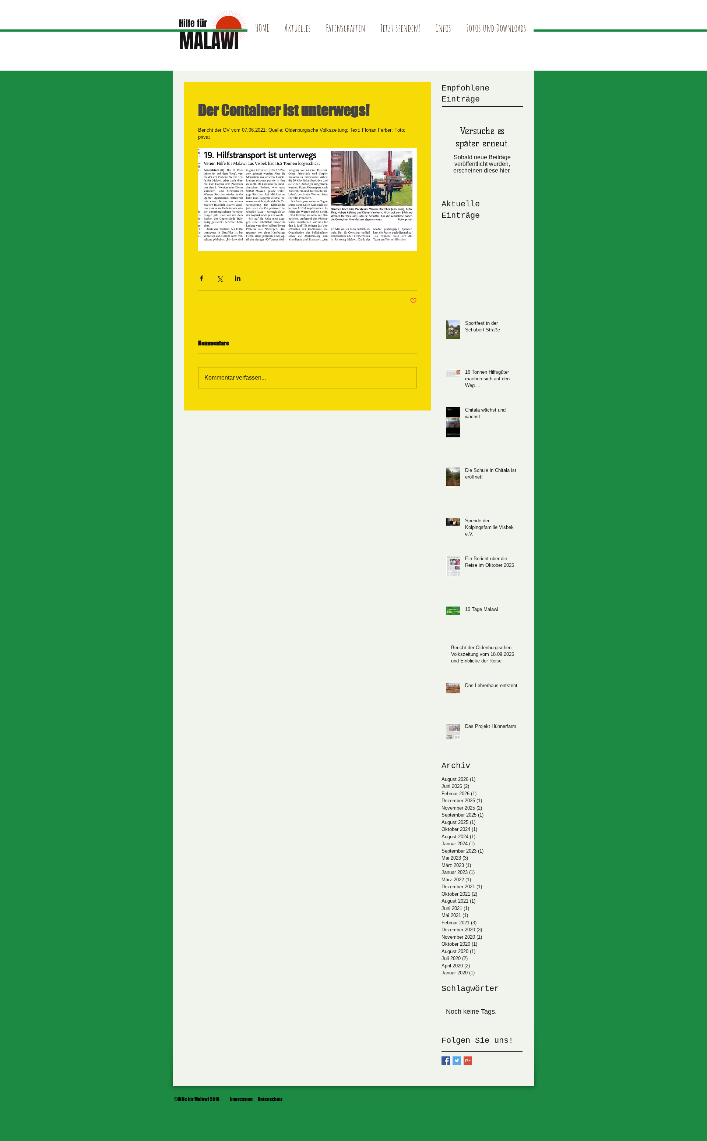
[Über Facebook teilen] (201, 278)
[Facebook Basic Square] (446, 1060)
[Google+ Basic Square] (468, 1060)
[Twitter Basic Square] (457, 1060)
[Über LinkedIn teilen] (237, 278)
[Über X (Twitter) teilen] (219, 278)
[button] (496, 30)
